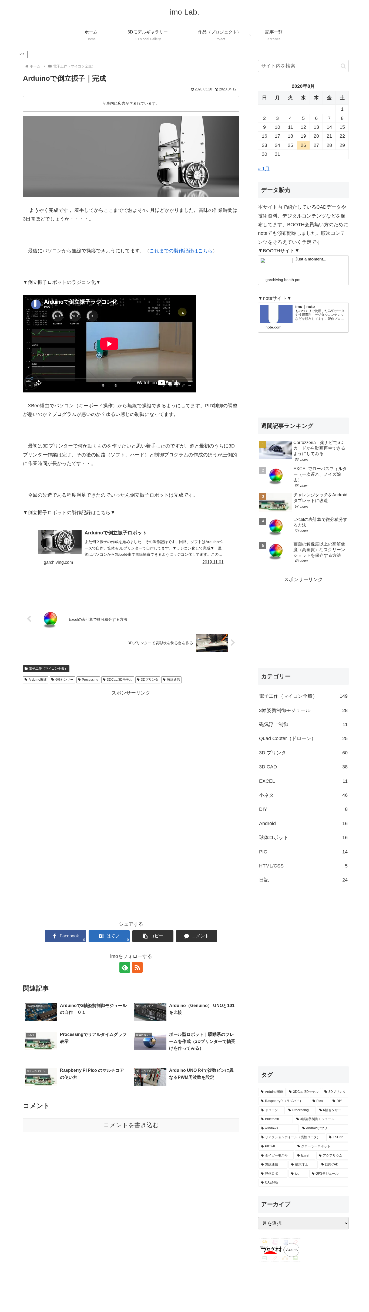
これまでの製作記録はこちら (181, 250)
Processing (90, 680)
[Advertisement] (131, 735)
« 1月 (264, 168)
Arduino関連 (38, 680)
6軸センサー (64, 680)
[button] (152, 936)
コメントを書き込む (131, 1125)
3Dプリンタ (149, 680)
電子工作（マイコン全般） (48, 668)
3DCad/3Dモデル (119, 680)
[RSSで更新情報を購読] (137, 967)
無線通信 (173, 680)
